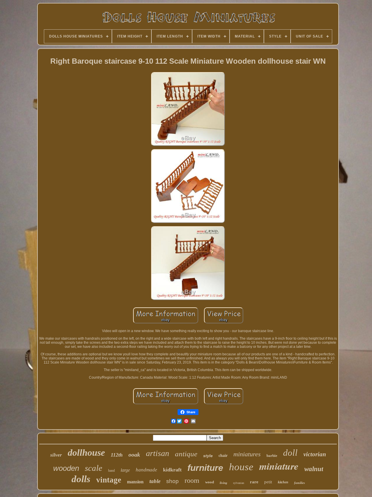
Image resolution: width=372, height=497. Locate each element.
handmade (146, 470)
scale (93, 468)
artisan (157, 453)
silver (56, 455)
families (299, 482)
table (154, 481)
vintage (108, 479)
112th (117, 455)
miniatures (247, 454)
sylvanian (238, 482)
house (241, 467)
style (208, 455)
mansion (135, 481)
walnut (313, 469)
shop (172, 481)
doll (290, 453)
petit (268, 482)
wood (209, 482)
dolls (80, 479)
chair (223, 455)
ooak (134, 454)
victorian (314, 454)
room (192, 480)
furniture (205, 468)
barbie (272, 455)
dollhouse (86, 452)
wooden (66, 468)
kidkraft (172, 470)
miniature (278, 466)
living (223, 482)
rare (254, 482)
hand (111, 471)
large (125, 470)
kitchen (283, 482)
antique (186, 454)
